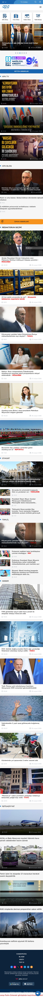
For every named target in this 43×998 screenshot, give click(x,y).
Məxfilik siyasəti (28, 992)
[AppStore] (28, 984)
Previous (3, 37)
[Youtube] (21, 967)
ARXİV (21, 959)
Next (40, 37)
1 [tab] (15, 53)
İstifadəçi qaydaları (16, 992)
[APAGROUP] (21, 979)
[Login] (40, 2)
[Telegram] (25, 967)
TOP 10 (21, 962)
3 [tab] (19, 53)
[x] (18, 967)
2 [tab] (17, 53)
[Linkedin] (28, 967)
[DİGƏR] (40, 7)
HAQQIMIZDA (21, 954)
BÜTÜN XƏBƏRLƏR (21, 71)
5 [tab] (24, 53)
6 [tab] (26, 53)
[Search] (35, 2)
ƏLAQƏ (21, 957)
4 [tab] (22, 53)
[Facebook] (11, 967)
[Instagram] (15, 967)
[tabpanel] (21, 37)
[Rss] (31, 967)
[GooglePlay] (15, 984)
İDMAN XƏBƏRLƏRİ (21, 221)
